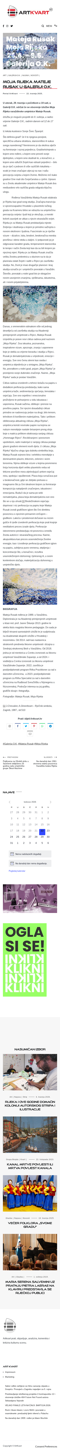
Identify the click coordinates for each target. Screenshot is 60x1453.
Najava (25, 75)
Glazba (9, 1218)
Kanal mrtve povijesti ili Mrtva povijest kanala (30, 1166)
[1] (23, 501)
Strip (25, 1097)
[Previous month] (9, 802)
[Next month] (50, 802)
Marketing (9, 1377)
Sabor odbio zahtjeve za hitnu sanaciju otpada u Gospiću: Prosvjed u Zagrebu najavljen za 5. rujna (28, 1387)
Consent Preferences (46, 1446)
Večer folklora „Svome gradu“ (30, 1224)
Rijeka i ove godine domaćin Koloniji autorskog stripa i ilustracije (30, 1105)
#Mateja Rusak (26, 744)
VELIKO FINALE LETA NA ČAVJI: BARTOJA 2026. (28, 1405)
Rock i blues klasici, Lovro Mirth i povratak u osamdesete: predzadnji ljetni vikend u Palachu (26, 1411)
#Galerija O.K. (10, 744)
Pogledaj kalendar (17, 870)
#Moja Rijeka (41, 744)
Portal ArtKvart (10, 94)
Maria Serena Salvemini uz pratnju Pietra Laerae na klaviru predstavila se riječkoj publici (30, 1287)
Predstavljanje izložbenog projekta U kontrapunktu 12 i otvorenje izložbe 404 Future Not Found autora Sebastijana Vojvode (30, 1397)
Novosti (34, 75)
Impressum (10, 1372)
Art (4, 75)
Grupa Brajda (12, 1159)
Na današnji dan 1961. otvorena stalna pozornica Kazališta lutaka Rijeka (45, 761)
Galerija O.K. (14, 75)
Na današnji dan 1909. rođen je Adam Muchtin (26, 1418)
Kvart (23, 1159)
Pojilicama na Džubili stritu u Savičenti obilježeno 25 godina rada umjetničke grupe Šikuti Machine (16, 762)
